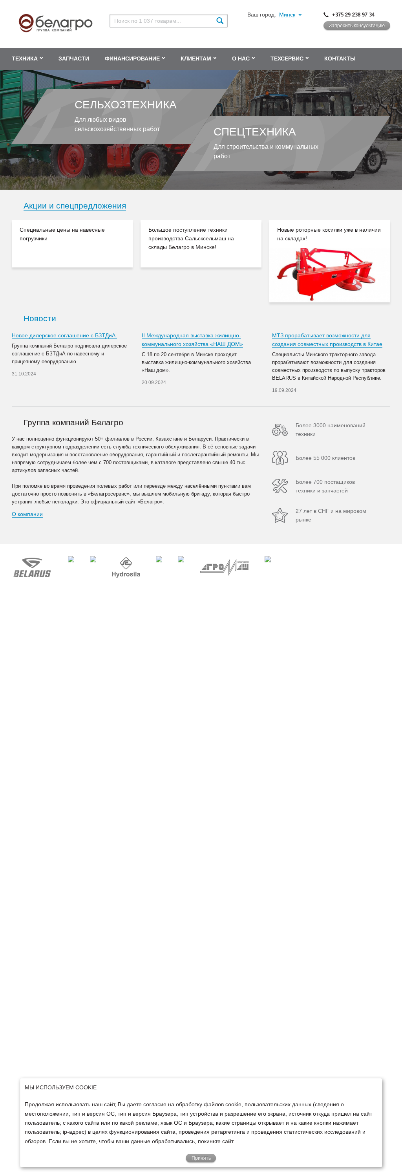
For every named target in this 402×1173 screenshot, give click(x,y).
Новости (40, 318)
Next (398, 261)
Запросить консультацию (357, 25)
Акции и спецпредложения (75, 205)
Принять (201, 1158)
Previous (4, 261)
